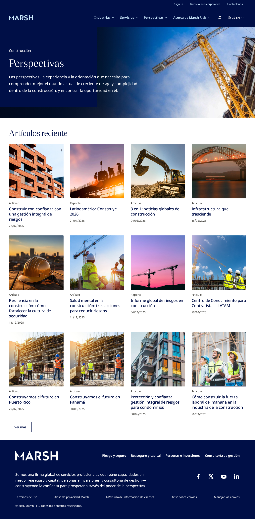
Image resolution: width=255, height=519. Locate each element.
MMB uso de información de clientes (130, 497)
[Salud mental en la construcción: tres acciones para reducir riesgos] (97, 262)
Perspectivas (154, 17)
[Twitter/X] (211, 476)
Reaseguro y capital (146, 455)
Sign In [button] (178, 4)
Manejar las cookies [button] (227, 497)
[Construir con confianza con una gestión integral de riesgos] (36, 171)
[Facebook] (198, 476)
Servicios (127, 17)
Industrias (102, 17)
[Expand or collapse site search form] (220, 18)
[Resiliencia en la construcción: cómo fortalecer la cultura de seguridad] (36, 262)
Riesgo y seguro (114, 455)
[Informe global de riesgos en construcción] (158, 262)
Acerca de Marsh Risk (189, 17)
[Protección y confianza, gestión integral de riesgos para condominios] (158, 359)
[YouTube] (224, 476)
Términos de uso (26, 497)
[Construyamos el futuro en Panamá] (97, 359)
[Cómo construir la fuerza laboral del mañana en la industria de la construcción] (219, 359)
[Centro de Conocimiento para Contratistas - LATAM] (219, 262)
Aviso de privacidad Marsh (71, 497)
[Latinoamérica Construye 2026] (97, 171)
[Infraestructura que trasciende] (219, 171)
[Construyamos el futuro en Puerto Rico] (36, 359)
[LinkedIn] (236, 476)
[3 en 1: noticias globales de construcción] (158, 171)
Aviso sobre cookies (184, 497)
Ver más (20, 427)
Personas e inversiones (183, 455)
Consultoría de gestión (222, 455)
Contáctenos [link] (235, 4)
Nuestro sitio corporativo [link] (205, 4)
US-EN (235, 18)
